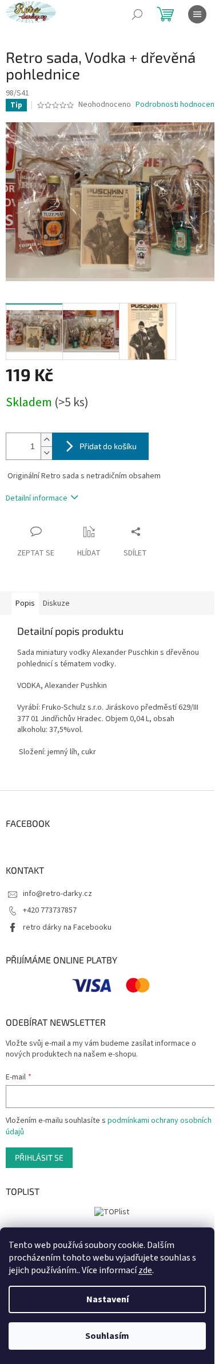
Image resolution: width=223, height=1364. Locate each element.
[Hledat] (137, 14)
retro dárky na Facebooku (67, 927)
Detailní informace (36, 498)
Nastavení (107, 1299)
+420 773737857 (50, 910)
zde (145, 1270)
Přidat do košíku (108, 446)
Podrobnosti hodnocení (176, 104)
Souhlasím (107, 1336)
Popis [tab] (25, 603)
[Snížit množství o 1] (46, 452)
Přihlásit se (39, 1157)
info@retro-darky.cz (57, 893)
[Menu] (197, 14)
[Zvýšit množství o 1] (46, 439)
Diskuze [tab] (56, 603)
